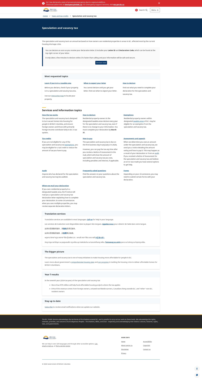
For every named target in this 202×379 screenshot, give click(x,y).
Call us (89, 219)
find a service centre (63, 346)
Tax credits (46, 138)
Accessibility (147, 342)
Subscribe (49, 307)
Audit (44, 170)
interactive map (57, 96)
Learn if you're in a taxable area (58, 83)
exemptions (69, 145)
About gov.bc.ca (126, 345)
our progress (103, 262)
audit (157, 153)
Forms (126, 170)
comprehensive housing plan (82, 262)
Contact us (147, 349)
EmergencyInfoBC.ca (73, 4)
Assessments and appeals (134, 138)
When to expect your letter (95, 83)
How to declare (129, 83)
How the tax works (50, 115)
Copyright (146, 345)
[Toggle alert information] (136, 10)
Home (45, 16)
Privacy (123, 353)
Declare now (101, 62)
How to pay (87, 138)
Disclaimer (125, 349)
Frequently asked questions (94, 170)
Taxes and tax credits (60, 16)
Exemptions (129, 115)
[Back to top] (196, 368)
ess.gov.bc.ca (118, 4)
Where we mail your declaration (55, 186)
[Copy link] (196, 375)
